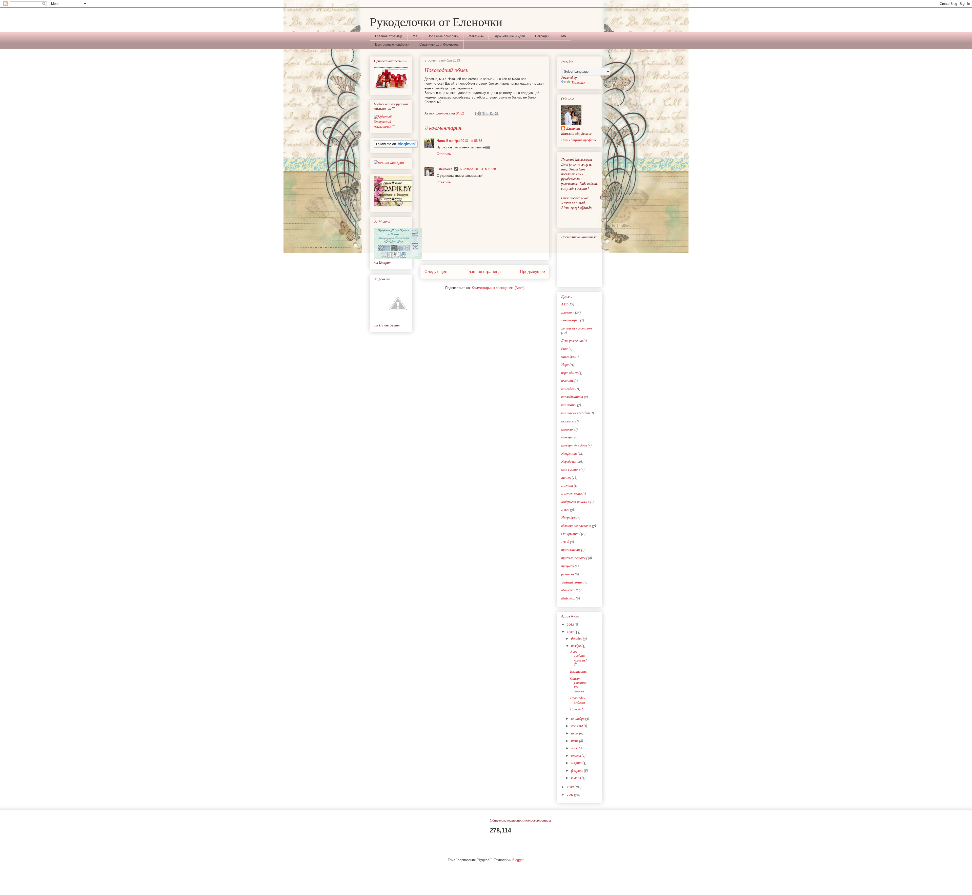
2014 (571, 624)
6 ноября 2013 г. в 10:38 (478, 169)
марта (576, 763)
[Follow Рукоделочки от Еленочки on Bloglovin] (396, 146)
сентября (578, 718)
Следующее (435, 271)
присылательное (573, 558)
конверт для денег (574, 445)
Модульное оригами (575, 502)
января (576, 778)
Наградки (542, 36)
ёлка (564, 349)
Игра (565, 365)
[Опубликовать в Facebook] (491, 113)
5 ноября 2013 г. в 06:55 (464, 141)
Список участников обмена (578, 685)
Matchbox (568, 598)
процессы (567, 566)
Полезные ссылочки (443, 36)
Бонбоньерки (570, 320)
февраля (577, 770)
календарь (568, 389)
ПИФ (562, 36)
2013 (571, 632)
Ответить (444, 154)
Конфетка (569, 453)
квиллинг (568, 421)
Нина (441, 141)
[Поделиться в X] (486, 113)
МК (415, 36)
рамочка (567, 574)
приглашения (570, 550)
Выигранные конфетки (392, 44)
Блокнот (567, 312)
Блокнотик (578, 671)
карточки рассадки (575, 413)
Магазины (476, 36)
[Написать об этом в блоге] (481, 113)
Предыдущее (532, 271)
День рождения (572, 341)
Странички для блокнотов (439, 44)
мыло (565, 510)
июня (575, 741)
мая (574, 748)
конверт (567, 437)
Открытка (570, 534)
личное (566, 477)
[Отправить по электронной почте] (477, 113)
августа (577, 726)
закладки (568, 357)
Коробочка (569, 461)
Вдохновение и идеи (509, 36)
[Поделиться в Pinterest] (496, 113)
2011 (570, 794)
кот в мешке (570, 469)
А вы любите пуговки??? (578, 658)
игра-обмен (569, 373)
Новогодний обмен (577, 700)
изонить (567, 381)
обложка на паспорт (576, 526)
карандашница (572, 397)
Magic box (568, 590)
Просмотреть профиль (578, 140)
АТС (564, 304)
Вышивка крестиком (576, 328)
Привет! (576, 709)
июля (575, 733)
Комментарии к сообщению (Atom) (498, 288)
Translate (578, 83)
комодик (567, 429)
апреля (576, 755)
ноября (576, 646)
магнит (567, 485)
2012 (571, 787)
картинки (568, 405)
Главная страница (388, 36)
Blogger (517, 860)
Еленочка (444, 169)
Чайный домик (572, 582)
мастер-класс (571, 494)
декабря (577, 638)
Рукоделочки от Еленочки (436, 21)
